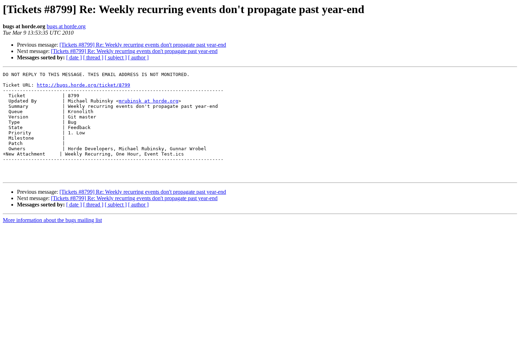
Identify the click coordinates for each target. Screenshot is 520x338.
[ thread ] (93, 57)
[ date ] (74, 57)
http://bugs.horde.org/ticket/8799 (83, 85)
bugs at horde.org (66, 26)
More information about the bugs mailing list (52, 220)
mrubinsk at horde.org (148, 101)
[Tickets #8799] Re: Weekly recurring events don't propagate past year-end (142, 45)
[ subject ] (116, 57)
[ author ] (138, 57)
